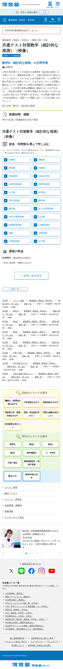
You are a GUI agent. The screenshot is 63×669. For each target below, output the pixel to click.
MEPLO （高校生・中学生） (17, 610)
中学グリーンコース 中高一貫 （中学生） (22, 603)
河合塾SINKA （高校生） (15, 600)
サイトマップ (52, 642)
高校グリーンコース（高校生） (18, 597)
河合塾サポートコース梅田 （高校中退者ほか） (24, 626)
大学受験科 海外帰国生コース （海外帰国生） (24, 629)
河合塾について (17, 645)
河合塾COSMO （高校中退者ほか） (20, 623)
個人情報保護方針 (17, 638)
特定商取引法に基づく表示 (42, 638)
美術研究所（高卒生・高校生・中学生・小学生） (25, 619)
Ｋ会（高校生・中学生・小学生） (19, 613)
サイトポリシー (37, 642)
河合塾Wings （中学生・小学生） (19, 616)
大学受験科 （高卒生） (14, 593)
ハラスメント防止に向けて (16, 642)
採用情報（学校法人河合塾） (40, 645)
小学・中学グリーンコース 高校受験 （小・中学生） (26, 606)
